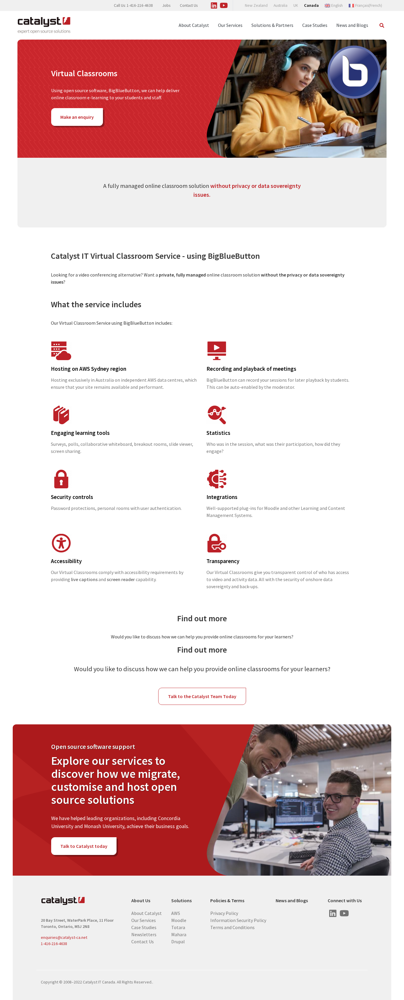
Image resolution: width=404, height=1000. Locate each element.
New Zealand (256, 5)
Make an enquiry (77, 117)
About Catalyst (194, 25)
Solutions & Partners (272, 25)
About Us (140, 900)
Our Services (230, 25)
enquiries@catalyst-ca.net (64, 937)
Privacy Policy (224, 913)
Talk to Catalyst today (83, 846)
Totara (178, 927)
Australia (280, 5)
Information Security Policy (238, 920)
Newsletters (143, 934)
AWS (175, 913)
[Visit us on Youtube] (223, 4)
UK (295, 5)
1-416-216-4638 (54, 943)
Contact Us (189, 5)
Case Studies (314, 25)
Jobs (166, 5)
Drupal (178, 941)
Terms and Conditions (232, 927)
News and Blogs (352, 25)
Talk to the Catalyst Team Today (202, 696)
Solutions (181, 900)
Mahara (178, 934)
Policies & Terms (227, 900)
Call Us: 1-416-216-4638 (133, 5)
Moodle (178, 920)
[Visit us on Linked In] (214, 4)
